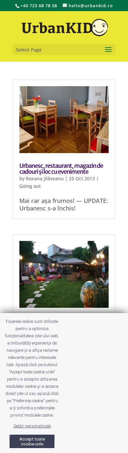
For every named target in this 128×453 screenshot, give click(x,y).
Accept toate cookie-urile (32, 441)
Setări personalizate (32, 425)
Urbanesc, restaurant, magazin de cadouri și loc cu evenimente (61, 168)
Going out (30, 186)
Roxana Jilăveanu (45, 178)
